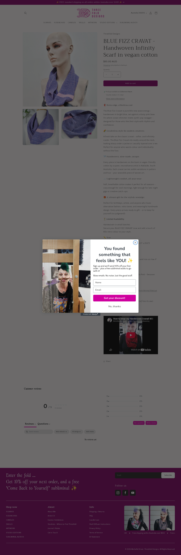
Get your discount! (114, 298)
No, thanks (114, 306)
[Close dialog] (135, 242)
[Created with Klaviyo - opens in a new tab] (90, 314)
